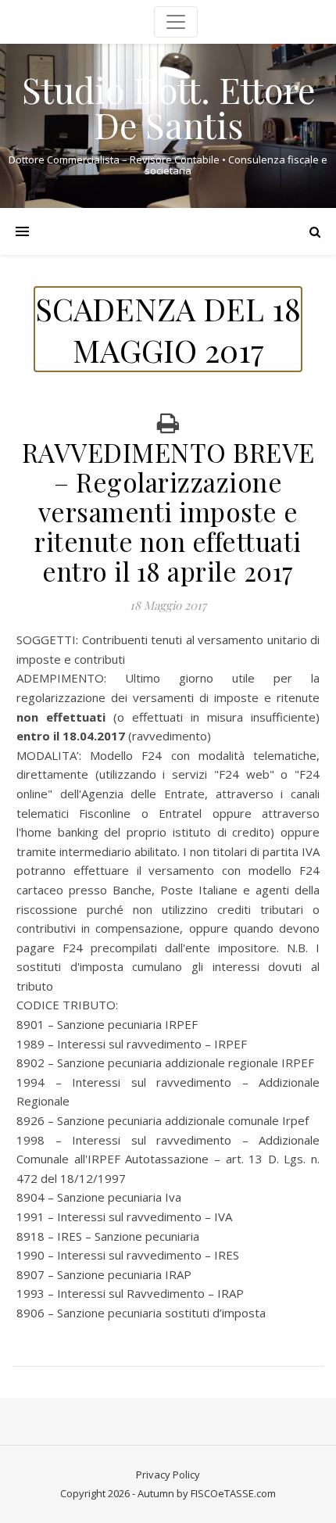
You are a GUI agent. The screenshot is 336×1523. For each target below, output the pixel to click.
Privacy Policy (168, 1474)
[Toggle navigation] (176, 22)
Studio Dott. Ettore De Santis (168, 107)
